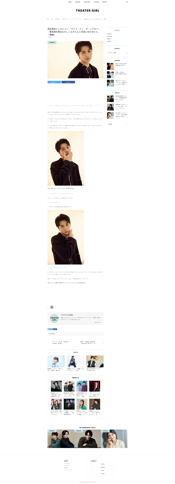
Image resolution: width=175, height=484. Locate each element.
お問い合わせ (66, 465)
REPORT (104, 2)
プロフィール (97, 322)
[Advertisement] (76, 94)
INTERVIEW (87, 2)
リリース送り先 (67, 463)
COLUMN (96, 2)
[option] (61, 439)
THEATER (77, 2)
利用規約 (65, 467)
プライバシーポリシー (68, 469)
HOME (70, 2)
